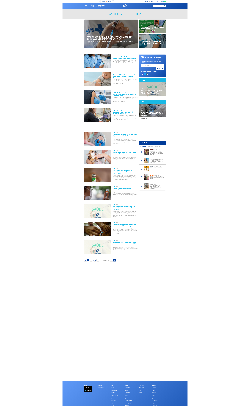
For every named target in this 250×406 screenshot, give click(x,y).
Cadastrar (160, 68)
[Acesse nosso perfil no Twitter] (159, 1)
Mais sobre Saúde (145, 97)
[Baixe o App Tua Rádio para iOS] (163, 1)
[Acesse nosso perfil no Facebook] (157, 1)
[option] (111, 34)
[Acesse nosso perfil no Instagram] (161, 1)
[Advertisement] (111, 127)
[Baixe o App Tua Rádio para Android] (165, 1)
